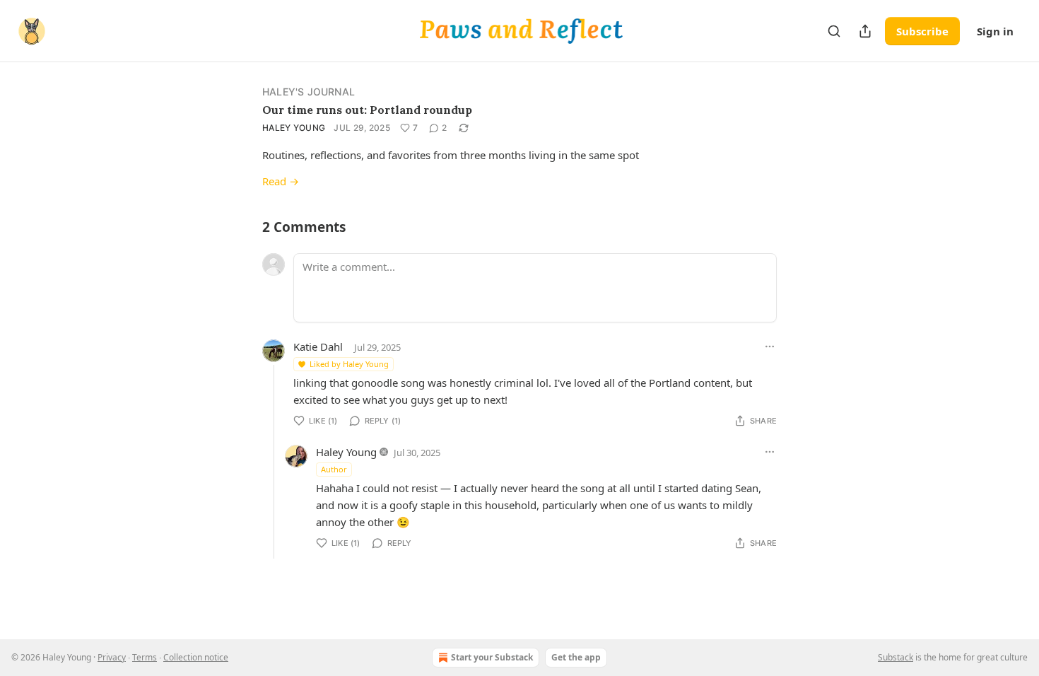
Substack (895, 657)
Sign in (995, 31)
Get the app (576, 657)
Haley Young (293, 127)
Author (334, 469)
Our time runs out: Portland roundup (367, 110)
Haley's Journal (308, 92)
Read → (280, 181)
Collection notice (195, 657)
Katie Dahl (318, 346)
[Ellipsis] (769, 346)
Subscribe (922, 31)
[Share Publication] (865, 31)
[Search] (834, 31)
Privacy (112, 657)
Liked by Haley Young (349, 364)
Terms (144, 657)
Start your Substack (492, 657)
